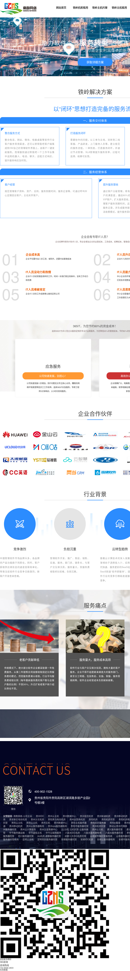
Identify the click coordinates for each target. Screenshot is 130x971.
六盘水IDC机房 (72, 832)
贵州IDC (40, 816)
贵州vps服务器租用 (57, 826)
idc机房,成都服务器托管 (49, 836)
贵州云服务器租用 (35, 826)
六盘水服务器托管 (114, 832)
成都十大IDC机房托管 (75, 836)
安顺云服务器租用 (106, 839)
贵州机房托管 (99, 826)
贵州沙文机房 (37, 819)
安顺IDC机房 (87, 839)
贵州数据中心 (69, 816)
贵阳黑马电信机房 (57, 819)
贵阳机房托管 (108, 819)
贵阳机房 (93, 819)
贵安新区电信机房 (18, 819)
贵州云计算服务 (28, 829)
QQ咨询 (4, 961)
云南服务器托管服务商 (101, 836)
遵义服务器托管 (115, 829)
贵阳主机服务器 (79, 822)
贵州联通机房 (103, 816)
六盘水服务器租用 (92, 832)
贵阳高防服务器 (98, 822)
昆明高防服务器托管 (47, 839)
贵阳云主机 (17, 822)
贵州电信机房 (86, 816)
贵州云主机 (53, 816)
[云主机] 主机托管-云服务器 (74, 829)
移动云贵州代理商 (118, 826)
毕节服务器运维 (17, 832)
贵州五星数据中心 (48, 829)
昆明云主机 (28, 839)
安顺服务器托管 (69, 839)
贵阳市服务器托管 (79, 826)
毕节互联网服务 (53, 832)
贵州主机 (45, 822)
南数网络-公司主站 (22, 816)
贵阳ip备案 (115, 822)
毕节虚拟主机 (35, 832)
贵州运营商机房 (77, 819)
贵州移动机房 (120, 816)
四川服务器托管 (26, 836)
